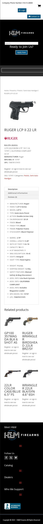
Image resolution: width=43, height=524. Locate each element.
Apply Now (21, 52)
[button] (35, 102)
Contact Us (35, 16)
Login (23, 10)
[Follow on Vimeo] (16, 458)
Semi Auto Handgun (31, 90)
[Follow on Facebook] (6, 458)
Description (13, 189)
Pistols (19, 90)
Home (6, 90)
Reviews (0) (12, 197)
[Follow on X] (11, 458)
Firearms (13, 90)
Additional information (18, 193)
